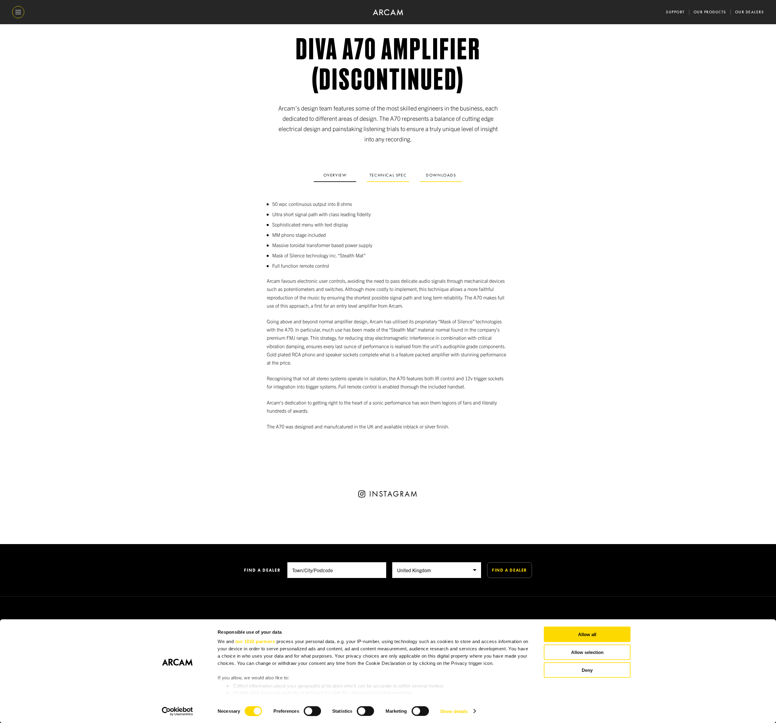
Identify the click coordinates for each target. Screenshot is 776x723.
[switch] (312, 711)
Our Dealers (749, 12)
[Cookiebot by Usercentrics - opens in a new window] (177, 711)
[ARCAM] (388, 12)
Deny (587, 669)
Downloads (441, 175)
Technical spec (388, 175)
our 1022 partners (255, 641)
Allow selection (587, 652)
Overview (335, 175)
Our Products (710, 12)
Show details (454, 711)
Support (675, 12)
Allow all (587, 634)
